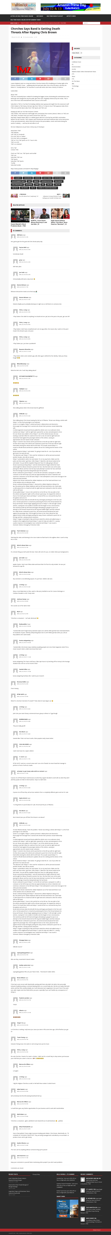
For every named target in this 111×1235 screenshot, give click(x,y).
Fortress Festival (46, 181)
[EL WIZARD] (83, 1200)
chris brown (28, 178)
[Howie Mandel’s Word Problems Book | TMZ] (20, 215)
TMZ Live (57, 184)
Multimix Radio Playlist (55, 16)
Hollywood (58, 181)
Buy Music (40, 16)
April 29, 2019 (16, 37)
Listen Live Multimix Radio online (21, 16)
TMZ (43, 184)
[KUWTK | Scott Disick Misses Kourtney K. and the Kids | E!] (40, 213)
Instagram (29, 184)
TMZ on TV (15, 188)
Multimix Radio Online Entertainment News (25, 20)
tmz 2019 (49, 184)
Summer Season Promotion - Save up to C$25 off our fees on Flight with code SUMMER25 (67, 1185)
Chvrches (37, 178)
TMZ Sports (24, 188)
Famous (36, 181)
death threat (47, 178)
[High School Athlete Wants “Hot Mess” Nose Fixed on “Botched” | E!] (60, 213)
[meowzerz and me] (83, 1180)
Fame (29, 181)
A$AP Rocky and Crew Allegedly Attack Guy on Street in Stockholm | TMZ (91, 1182)
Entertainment (59, 178)
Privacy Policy (36, 1174)
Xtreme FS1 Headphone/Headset (47, 188)
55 (36, 37)
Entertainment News (18, 181)
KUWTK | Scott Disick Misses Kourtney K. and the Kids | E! (39, 222)
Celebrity (18, 178)
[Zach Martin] (83, 1210)
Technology (75, 86)
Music (73, 76)
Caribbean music (76, 62)
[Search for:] (91, 23)
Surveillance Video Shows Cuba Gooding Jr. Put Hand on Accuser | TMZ (91, 1222)
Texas (37, 184)
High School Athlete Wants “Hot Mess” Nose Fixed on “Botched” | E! (59, 222)
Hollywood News (17, 184)
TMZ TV (33, 188)
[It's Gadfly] (83, 1191)
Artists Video (71, 16)
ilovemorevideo (29, 37)
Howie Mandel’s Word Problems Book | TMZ (18, 225)
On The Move (76, 81)
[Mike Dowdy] (83, 1220)
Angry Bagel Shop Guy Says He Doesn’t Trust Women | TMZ (94, 1191)
